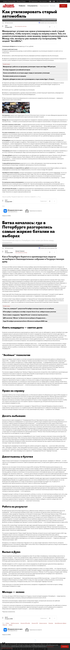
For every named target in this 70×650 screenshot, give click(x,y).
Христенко (57, 172)
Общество (5, 625)
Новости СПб (35, 623)
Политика (51, 623)
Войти (63, 5)
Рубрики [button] (22, 6)
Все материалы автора (20, 26)
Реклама (52, 6)
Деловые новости (43, 623)
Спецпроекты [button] (32, 6)
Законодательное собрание (60, 623)
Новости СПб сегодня (25, 623)
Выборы (10, 625)
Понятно (64, 646)
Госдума (7, 623)
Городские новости (15, 623)
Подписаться (34, 1)
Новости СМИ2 (6, 215)
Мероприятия (44, 6)
